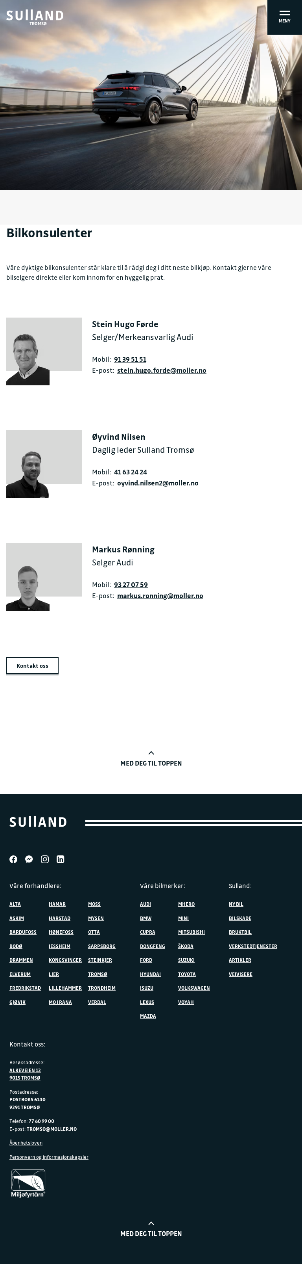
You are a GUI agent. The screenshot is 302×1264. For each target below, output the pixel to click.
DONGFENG (152, 946)
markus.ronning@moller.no (160, 595)
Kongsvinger (65, 960)
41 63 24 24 (130, 472)
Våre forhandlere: (35, 886)
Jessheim (59, 946)
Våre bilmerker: (162, 886)
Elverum (20, 974)
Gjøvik (17, 1002)
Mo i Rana (60, 1002)
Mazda (148, 1016)
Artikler (240, 960)
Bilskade (240, 918)
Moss (94, 904)
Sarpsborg (102, 946)
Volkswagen (194, 988)
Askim (16, 918)
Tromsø (97, 974)
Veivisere (240, 974)
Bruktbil (240, 932)
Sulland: (240, 886)
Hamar (57, 904)
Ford (146, 960)
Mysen (96, 918)
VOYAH (186, 1002)
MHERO (186, 904)
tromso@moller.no (52, 1129)
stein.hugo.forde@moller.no (161, 370)
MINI (183, 918)
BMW (145, 918)
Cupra (147, 932)
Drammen (21, 960)
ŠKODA (185, 946)
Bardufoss (23, 932)
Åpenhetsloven (25, 1142)
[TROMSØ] (34, 14)
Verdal (97, 1002)
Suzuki (186, 960)
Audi (145, 904)
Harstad (59, 918)
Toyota (187, 974)
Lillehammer (65, 988)
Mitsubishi (191, 932)
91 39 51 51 (130, 359)
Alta (15, 904)
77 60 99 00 (41, 1121)
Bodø (15, 946)
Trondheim (102, 988)
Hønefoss (61, 932)
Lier (54, 974)
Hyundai (150, 974)
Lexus (147, 1002)
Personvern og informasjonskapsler (48, 1157)
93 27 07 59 (131, 584)
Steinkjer (100, 960)
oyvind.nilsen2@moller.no (158, 483)
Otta (94, 932)
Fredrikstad (25, 988)
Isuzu (146, 988)
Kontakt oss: (27, 1044)
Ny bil (236, 904)
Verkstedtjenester (253, 946)
